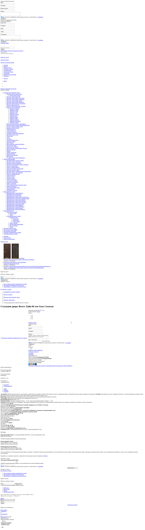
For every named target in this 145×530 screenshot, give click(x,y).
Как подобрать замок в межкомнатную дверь (15, 284)
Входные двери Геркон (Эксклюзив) (16, 103)
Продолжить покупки (6, 522)
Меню (5, 81)
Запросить (31, 344)
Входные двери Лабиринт (13, 107)
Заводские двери (11, 141)
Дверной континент (12, 132)
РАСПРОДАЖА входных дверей (15, 160)
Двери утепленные (11, 179)
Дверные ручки (14, 217)
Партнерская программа (10, 74)
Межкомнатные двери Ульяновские (16, 209)
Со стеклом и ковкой (12, 181)
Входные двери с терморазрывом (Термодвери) (19, 171)
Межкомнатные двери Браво (14, 194)
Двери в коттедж (11, 175)
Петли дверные (14, 225)
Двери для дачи (11, 176)
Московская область (9, 492)
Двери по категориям (9, 159)
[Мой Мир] (34, 364)
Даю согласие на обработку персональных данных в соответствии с (22, 17)
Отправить (3, 41)
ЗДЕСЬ (45, 456)
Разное (11, 227)
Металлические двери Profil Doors (15, 144)
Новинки (6, 236)
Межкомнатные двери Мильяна (15, 208)
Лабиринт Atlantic (14, 109)
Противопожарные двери (13, 187)
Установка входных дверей (11, 233)
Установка (31, 354)
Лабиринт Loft (13, 113)
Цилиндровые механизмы (16, 224)
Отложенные (4, 514)
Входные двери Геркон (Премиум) (15, 99)
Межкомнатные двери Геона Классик (16, 202)
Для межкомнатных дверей (14, 216)
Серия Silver (16, 220)
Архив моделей (11, 189)
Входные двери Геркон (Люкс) (14, 100)
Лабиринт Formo (14, 110)
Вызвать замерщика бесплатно (8, 88)
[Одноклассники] (31, 364)
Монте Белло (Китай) (12, 155)
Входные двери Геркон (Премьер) (15, 102)
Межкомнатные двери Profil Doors (15, 206)
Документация (7, 70)
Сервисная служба (8, 72)
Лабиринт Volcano (14, 119)
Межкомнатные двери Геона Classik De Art (18, 197)
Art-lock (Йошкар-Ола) (12, 140)
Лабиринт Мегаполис (15, 121)
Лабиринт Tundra (14, 122)
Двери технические (12, 186)
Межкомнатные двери (9, 191)
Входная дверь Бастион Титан (11, 263)
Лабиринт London (14, 114)
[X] (36, 364)
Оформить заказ (5, 524)
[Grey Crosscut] (32, 318)
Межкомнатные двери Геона (14, 195)
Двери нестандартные (12, 182)
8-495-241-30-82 (5, 60)
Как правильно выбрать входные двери (14, 285)
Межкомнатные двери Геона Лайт (15, 204)
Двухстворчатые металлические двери (16, 185)
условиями (40, 17)
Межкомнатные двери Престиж (15, 193)
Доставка (30, 353)
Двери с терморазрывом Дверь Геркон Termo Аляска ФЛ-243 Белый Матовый (24, 267)
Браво (38, 311)
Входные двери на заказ (10, 228)
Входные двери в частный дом (14, 172)
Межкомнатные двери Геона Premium (16, 201)
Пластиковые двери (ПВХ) (11, 229)
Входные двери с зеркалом (13, 162)
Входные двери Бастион (13, 105)
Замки (11, 214)
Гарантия (6, 391)
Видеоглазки (13, 213)
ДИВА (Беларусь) (11, 129)
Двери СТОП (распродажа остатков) (16, 106)
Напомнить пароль (72, 504)
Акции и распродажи (9, 239)
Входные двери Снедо (12, 134)
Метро (5, 490)
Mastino (8, 151)
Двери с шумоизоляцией (13, 167)
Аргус (8, 137)
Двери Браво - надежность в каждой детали (15, 286)
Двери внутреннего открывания (15, 168)
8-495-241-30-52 (5, 57)
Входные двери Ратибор (13, 128)
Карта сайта (7, 489)
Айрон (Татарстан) (11, 152)
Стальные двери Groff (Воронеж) (15, 133)
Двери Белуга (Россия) (12, 147)
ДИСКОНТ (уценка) (12, 190)
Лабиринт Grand (14, 111)
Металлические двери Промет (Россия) (17, 148)
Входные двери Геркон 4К (13, 96)
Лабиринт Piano (14, 117)
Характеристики (8, 386)
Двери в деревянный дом (13, 174)
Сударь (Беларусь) (11, 130)
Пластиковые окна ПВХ (10, 231)
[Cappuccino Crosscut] (32, 317)
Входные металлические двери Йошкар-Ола (18, 125)
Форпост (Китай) (11, 149)
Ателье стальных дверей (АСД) (15, 126)
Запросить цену (32, 322)
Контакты (6, 76)
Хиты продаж (7, 237)
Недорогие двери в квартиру (14, 163)
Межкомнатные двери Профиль (15, 205)
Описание (6, 384)
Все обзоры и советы (6, 289)
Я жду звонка (71, 467)
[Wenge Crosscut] (32, 315)
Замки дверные (14, 223)
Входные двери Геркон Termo (14, 94)
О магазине (7, 73)
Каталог (6, 66)
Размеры (6, 390)
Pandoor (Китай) (11, 153)
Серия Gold (16, 219)
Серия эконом (16, 221)
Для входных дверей (12, 212)
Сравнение (3, 511)
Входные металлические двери (12, 92)
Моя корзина (4, 516)
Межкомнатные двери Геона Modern (16, 200)
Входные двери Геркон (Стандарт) (15, 98)
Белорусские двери (11, 145)
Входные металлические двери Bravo (16, 124)
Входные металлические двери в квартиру (18, 164)
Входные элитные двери (13, 170)
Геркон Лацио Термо (15, 95)
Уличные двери (11, 178)
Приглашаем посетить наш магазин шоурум (12, 50)
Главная (6, 65)
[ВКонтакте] (29, 364)
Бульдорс (9, 138)
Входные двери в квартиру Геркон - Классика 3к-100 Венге (19, 259)
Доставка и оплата (8, 69)
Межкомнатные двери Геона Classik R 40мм (18, 198)
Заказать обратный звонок (7, 62)
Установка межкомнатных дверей (12, 232)
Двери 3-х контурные (12, 166)
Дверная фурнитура (9, 210)
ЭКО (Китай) (10, 143)
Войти (2, 498)
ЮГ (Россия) (10, 156)
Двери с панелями (11, 183)
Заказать (3, 18)
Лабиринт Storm (14, 118)
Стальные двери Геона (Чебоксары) (16, 157)
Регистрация (4, 510)
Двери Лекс (10, 136)
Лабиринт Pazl (13, 115)
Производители (8, 67)
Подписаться (4, 280)
